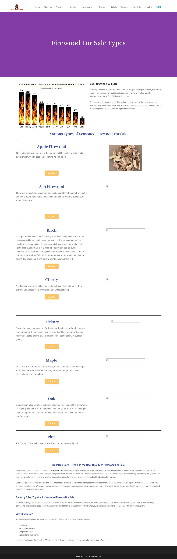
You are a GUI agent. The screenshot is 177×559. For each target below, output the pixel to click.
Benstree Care (57, 470)
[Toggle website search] (165, 7)
